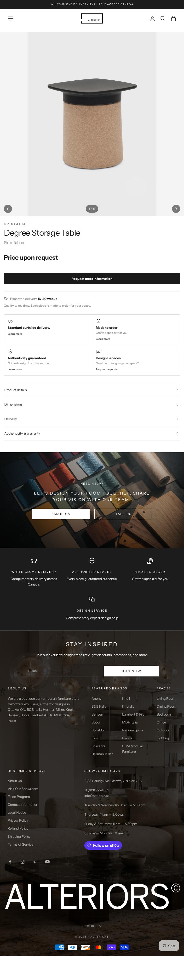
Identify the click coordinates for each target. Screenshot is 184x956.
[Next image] (176, 209)
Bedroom (164, 714)
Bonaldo (98, 730)
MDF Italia (130, 722)
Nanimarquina (132, 730)
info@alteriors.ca (96, 796)
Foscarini (98, 746)
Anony (96, 698)
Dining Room (166, 706)
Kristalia (128, 706)
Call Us (123, 514)
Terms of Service (20, 844)
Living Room (166, 698)
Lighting (163, 738)
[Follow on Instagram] (22, 861)
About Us (15, 781)
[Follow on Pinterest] (35, 861)
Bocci (96, 722)
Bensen (97, 714)
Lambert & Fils (133, 714)
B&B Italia (99, 706)
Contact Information (23, 804)
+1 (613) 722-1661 (96, 790)
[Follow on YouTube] (47, 861)
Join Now (131, 671)
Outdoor (163, 730)
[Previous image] (8, 209)
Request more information (92, 279)
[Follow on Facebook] (10, 861)
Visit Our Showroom (23, 789)
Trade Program (19, 797)
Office (161, 722)
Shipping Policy (19, 836)
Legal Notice (17, 812)
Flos (95, 738)
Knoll (126, 698)
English (89, 926)
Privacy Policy (18, 820)
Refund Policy (18, 828)
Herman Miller (102, 754)
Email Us (61, 514)
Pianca (127, 738)
